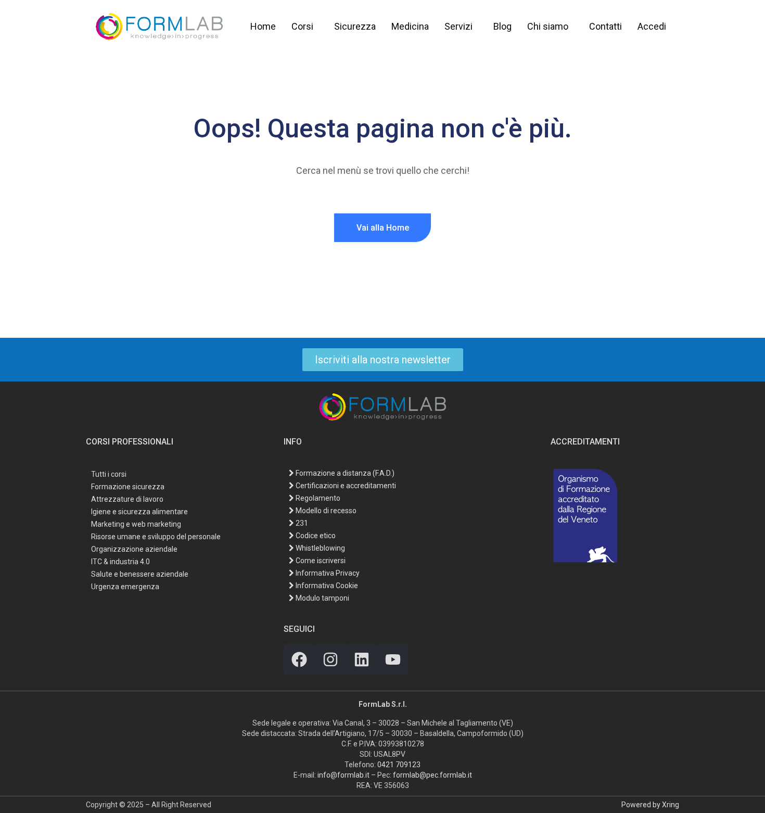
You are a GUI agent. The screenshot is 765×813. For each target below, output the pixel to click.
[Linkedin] (361, 659)
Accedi (652, 26)
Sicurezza (355, 26)
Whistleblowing (319, 548)
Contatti (605, 26)
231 (301, 523)
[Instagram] (330, 659)
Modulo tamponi (321, 598)
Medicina (410, 26)
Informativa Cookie (326, 585)
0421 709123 (398, 764)
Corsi (302, 26)
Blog (502, 26)
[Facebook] (299, 659)
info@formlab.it (343, 775)
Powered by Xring (650, 805)
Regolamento (317, 498)
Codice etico (315, 535)
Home (263, 26)
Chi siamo (547, 26)
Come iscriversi (320, 560)
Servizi (458, 26)
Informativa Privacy (327, 573)
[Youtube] (393, 659)
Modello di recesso (325, 510)
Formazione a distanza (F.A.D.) (344, 473)
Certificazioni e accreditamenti (345, 485)
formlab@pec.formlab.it (432, 775)
